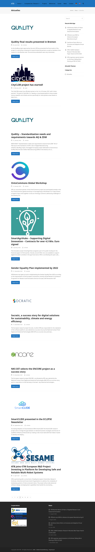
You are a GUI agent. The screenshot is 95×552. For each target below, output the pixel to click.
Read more (15, 56)
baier (26, 88)
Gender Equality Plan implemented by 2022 (34, 267)
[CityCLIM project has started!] (22, 73)
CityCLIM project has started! (27, 84)
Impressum (52, 549)
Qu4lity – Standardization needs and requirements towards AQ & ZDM (31, 136)
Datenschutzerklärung (42, 549)
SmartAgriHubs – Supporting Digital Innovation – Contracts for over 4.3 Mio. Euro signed (35, 241)
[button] (83, 3)
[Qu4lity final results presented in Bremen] (22, 27)
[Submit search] (82, 18)
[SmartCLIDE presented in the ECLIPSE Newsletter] (22, 405)
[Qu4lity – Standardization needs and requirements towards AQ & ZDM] (22, 120)
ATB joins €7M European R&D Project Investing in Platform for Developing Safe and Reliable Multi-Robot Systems (36, 469)
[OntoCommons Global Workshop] (20, 170)
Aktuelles (69, 74)
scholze (25, 45)
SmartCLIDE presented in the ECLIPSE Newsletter (31, 421)
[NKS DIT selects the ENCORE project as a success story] (22, 354)
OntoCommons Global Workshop (29, 183)
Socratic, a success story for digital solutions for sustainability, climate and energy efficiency (35, 318)
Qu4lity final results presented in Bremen (33, 41)
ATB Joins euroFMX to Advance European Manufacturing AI (67, 517)
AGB (34, 549)
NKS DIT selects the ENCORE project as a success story (33, 370)
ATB (12, 3)
